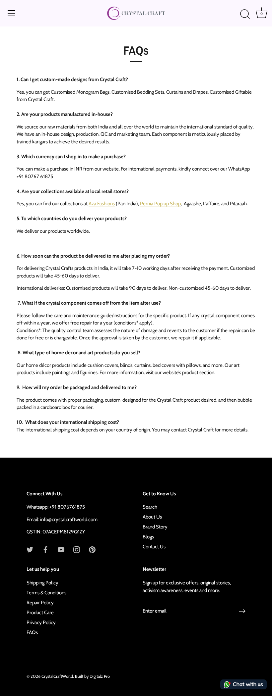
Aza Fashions (102, 204)
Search (150, 507)
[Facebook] (45, 549)
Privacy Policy (41, 622)
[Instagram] (76, 549)
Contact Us (154, 547)
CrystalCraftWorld (57, 676)
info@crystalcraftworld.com (69, 519)
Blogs (148, 537)
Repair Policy (40, 603)
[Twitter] (30, 549)
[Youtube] (61, 549)
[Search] (245, 14)
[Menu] (11, 13)
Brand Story (155, 527)
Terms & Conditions (46, 593)
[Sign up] (242, 611)
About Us (152, 517)
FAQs (32, 632)
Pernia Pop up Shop (160, 204)
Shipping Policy (42, 583)
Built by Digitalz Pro (92, 676)
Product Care (40, 613)
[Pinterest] (92, 549)
